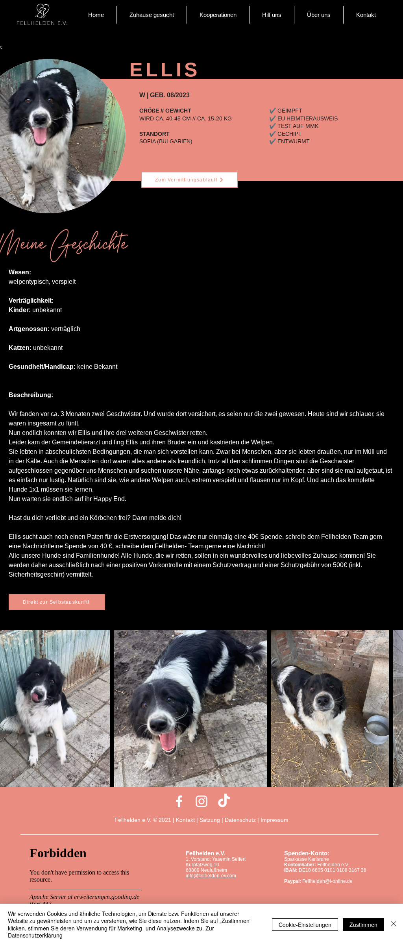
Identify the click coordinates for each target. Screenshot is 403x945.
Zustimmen (363, 924)
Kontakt (186, 820)
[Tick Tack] (224, 801)
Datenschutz (240, 820)
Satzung (210, 820)
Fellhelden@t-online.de (327, 881)
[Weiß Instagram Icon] (201, 801)
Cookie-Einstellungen (305, 924)
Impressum (274, 820)
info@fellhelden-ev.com (211, 875)
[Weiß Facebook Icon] (179, 801)
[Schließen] (393, 924)
